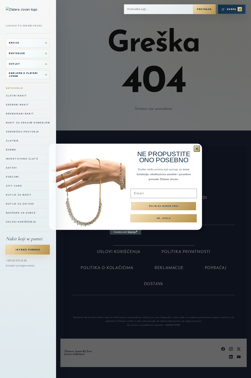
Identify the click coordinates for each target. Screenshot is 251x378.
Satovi (11, 167)
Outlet (14, 64)
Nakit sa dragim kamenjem (28, 122)
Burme (11, 149)
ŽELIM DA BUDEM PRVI (164, 206)
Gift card (14, 185)
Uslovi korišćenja (21, 221)
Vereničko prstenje (22, 131)
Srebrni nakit (17, 104)
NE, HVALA (164, 218)
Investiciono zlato (22, 158)
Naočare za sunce (21, 212)
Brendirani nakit (20, 113)
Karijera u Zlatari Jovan (23, 74)
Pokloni (12, 176)
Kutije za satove (20, 203)
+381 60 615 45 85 (16, 260)
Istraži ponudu (28, 249)
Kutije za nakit (19, 194)
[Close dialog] (197, 149)
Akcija (14, 43)
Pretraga (204, 9)
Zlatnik (12, 140)
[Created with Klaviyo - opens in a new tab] (125, 232)
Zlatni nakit (16, 95)
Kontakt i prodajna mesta (20, 265)
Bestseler (17, 53)
